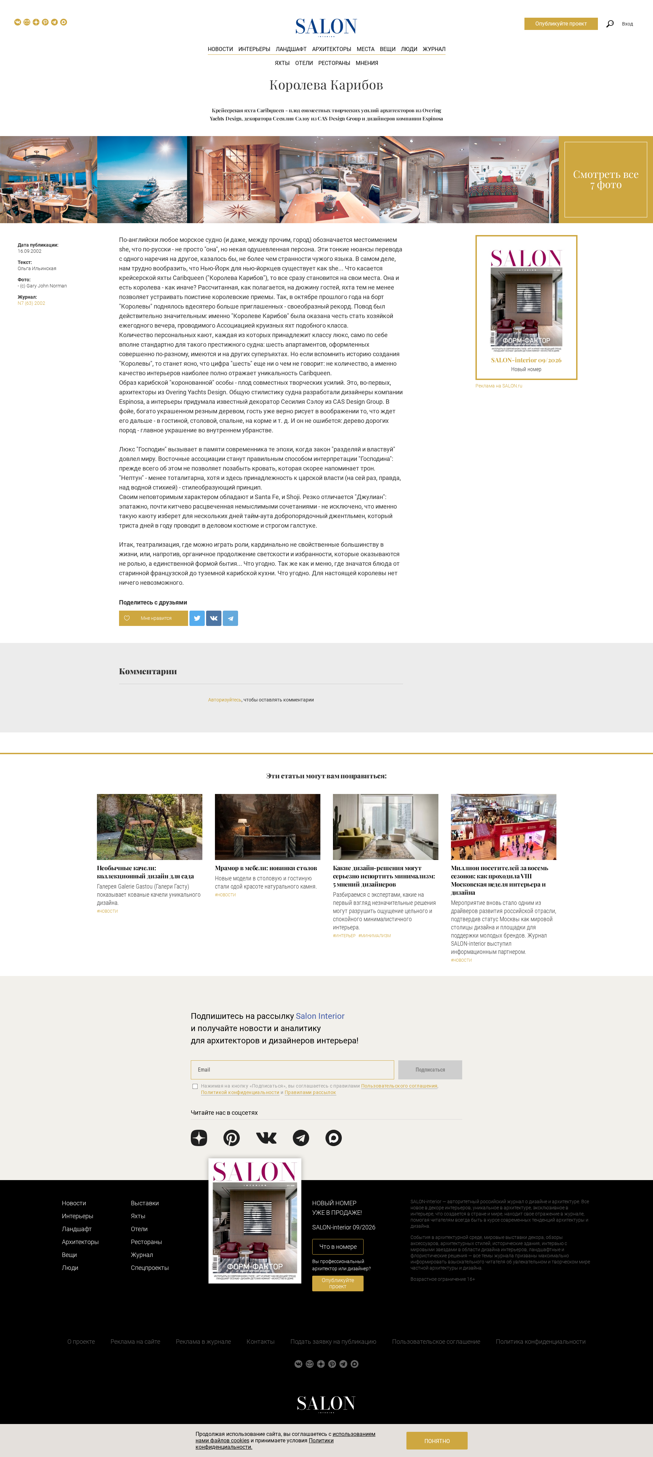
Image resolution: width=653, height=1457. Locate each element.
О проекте (81, 1341)
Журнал (434, 49)
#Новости (107, 911)
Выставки (145, 1203)
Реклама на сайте (135, 1341)
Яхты (282, 63)
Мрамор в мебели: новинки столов (266, 868)
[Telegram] (230, 618)
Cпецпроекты (150, 1267)
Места (365, 49)
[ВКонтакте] (213, 618)
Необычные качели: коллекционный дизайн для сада (145, 872)
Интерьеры (254, 49)
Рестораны (334, 63)
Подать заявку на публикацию (333, 1341)
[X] (197, 618)
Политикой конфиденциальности (240, 1092)
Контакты (261, 1341)
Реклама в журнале (203, 1341)
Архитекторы (331, 49)
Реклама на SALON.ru (498, 385)
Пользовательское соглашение (436, 1341)
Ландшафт (291, 49)
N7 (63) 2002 (31, 303)
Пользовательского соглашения (399, 1086)
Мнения (367, 63)
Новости (220, 49)
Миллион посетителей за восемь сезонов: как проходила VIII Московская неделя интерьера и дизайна (499, 880)
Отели (304, 63)
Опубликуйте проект (561, 23)
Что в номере (338, 1246)
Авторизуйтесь (224, 699)
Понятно (437, 1441)
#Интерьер (344, 936)
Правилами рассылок (310, 1092)
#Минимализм (374, 936)
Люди (409, 49)
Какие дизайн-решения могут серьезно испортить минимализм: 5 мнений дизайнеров (384, 876)
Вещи (388, 49)
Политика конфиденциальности (541, 1341)
